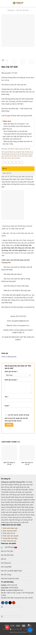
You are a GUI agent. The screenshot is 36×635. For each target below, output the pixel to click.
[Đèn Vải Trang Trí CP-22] (27, 452)
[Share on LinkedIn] (21, 162)
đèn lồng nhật (5, 154)
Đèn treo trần (13, 156)
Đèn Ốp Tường (6, 575)
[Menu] (3, 3)
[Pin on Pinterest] (17, 162)
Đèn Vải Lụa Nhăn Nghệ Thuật (11, 571)
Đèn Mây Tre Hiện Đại (14, 149)
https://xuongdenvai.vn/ (21, 325)
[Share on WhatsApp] (3, 162)
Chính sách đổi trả (9, 533)
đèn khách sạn (29, 152)
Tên (6, 397)
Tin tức (26, 629)
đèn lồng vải (13, 154)
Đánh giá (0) (6, 173)
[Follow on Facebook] (2, 602)
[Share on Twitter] (10, 162)
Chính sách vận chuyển (10, 536)
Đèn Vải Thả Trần (22, 10)
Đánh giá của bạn (11, 371)
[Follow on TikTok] (10, 602)
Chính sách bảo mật (9, 541)
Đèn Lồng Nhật (6, 567)
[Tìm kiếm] (33, 3)
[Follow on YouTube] (13, 602)
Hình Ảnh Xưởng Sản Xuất (10, 578)
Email (7, 406)
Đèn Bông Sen (6, 563)
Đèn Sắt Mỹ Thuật (7, 555)
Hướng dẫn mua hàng (10, 538)
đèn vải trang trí (15, 158)
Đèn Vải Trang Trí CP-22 (27, 463)
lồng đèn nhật (20, 152)
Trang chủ (11, 10)
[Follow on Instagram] (6, 602)
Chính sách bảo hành (10, 531)
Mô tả (4, 169)
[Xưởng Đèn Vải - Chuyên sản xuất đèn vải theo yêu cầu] (18, 3)
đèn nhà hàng (21, 154)
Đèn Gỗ (3, 559)
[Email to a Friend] (14, 162)
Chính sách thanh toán (10, 528)
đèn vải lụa (8, 158)
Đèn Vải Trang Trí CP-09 (9, 463)
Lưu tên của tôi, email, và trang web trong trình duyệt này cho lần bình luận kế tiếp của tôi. (17, 418)
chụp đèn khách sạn (10, 152)
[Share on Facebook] (7, 162)
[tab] (18, 168)
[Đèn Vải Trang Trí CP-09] (9, 452)
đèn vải (19, 156)
